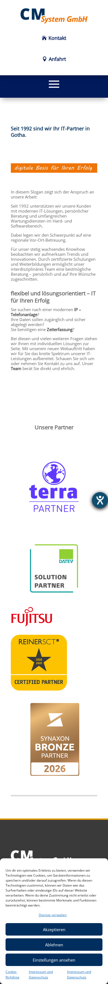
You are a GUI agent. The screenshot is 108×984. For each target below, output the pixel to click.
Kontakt (57, 38)
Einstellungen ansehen (54, 960)
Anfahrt (57, 59)
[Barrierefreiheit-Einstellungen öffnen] (100, 500)
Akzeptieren (54, 929)
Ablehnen (54, 944)
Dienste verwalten (53, 915)
